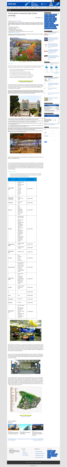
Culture (49, 450)
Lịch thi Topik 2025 (38, 451)
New (52, 454)
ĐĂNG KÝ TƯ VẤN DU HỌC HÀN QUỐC (25, 81)
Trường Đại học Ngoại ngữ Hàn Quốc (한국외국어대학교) (37, 434)
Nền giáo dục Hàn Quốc (52, 88)
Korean (52, 452)
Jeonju (46, 26)
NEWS (9, 10)
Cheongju (46, 21)
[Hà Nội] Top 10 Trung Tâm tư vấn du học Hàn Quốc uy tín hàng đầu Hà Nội (53, 39)
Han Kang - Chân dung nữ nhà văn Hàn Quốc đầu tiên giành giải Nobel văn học (34, 439)
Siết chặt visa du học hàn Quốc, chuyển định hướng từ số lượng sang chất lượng (53, 44)
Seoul (9, 17)
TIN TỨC (52, 7)
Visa (48, 457)
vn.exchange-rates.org (51, 124)
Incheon (54, 18)
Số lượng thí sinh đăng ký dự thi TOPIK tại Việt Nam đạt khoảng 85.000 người (53, 50)
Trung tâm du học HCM (39, 455)
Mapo (50, 26)
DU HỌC (12, 7)
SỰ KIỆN (56, 7)
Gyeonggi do (51, 16)
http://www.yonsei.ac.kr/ (16, 32)
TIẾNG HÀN (40, 7)
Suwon (46, 18)
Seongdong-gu (53, 28)
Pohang (53, 26)
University (12, 17)
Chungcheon (52, 21)
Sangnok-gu (47, 28)
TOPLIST (16, 7)
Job (48, 452)
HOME (9, 7)
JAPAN (24, 451)
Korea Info (35, 465)
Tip (55, 454)
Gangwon (51, 23)
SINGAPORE (25, 453)
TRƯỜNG (21, 7)
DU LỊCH (25, 7)
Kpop (48, 454)
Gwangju (46, 16)
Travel (49, 455)
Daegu (50, 18)
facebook (52, 1)
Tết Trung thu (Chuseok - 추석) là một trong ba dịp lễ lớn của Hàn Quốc (16, 439)
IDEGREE (35, 7)
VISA (44, 7)
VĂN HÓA (47, 7)
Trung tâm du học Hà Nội (39, 453)
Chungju (46, 23)
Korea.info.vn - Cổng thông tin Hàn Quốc (35, 462)
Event (53, 450)
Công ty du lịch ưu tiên (39, 457)
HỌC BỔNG (30, 7)
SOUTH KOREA (25, 455)
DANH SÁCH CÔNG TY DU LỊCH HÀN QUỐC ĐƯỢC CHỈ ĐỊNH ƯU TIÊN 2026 (53, 56)
